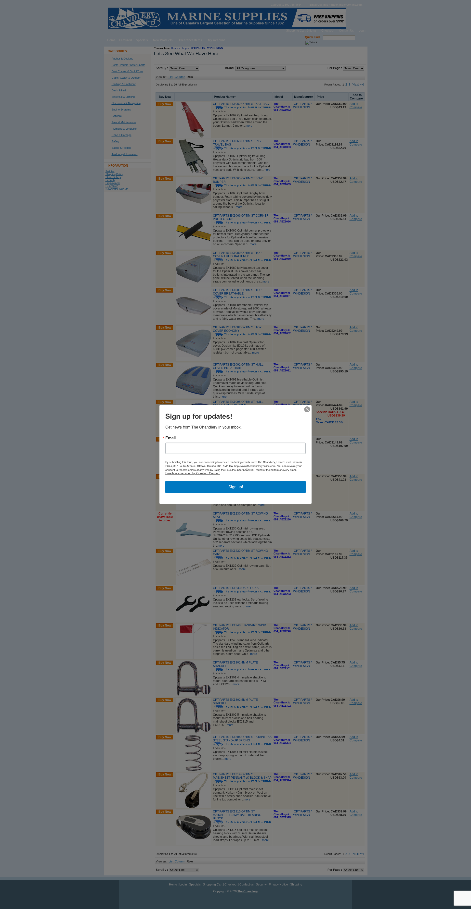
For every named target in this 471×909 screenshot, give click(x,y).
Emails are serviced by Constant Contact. (192, 473)
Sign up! (235, 487)
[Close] (307, 409)
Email (170, 438)
